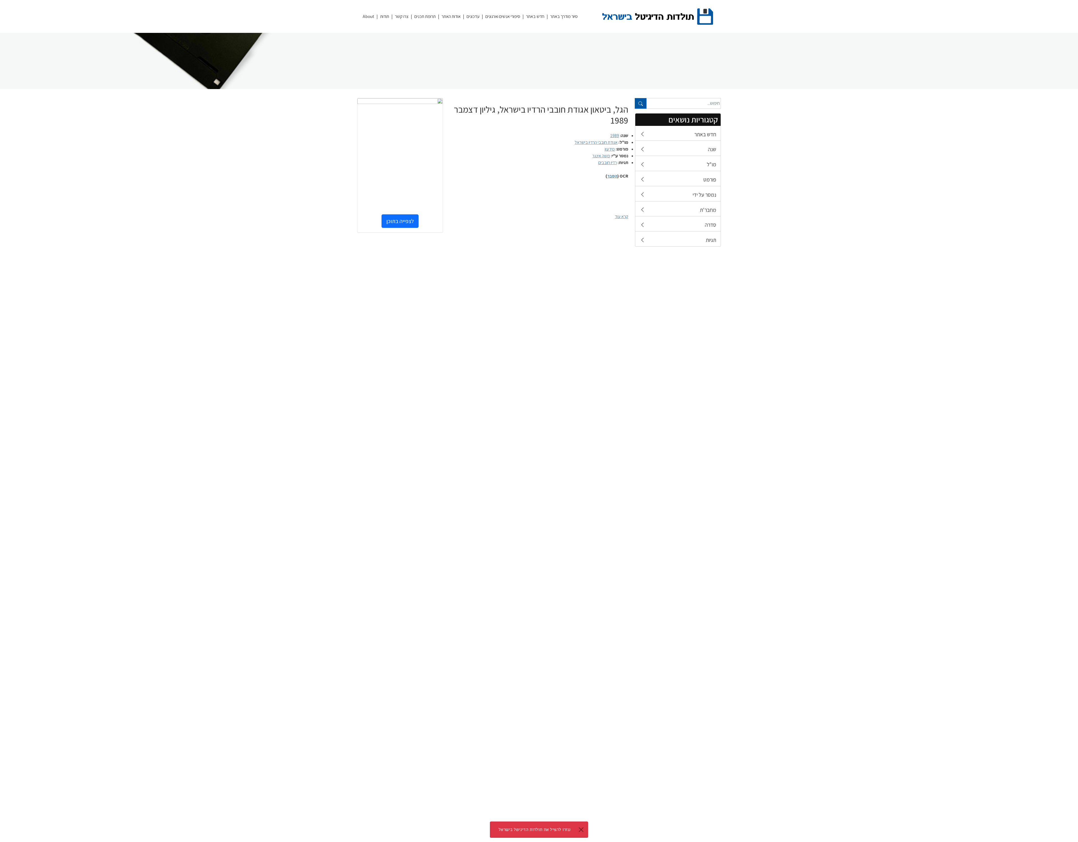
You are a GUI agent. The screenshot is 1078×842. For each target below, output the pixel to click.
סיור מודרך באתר (564, 16)
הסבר (612, 176)
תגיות (711, 240)
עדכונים (473, 16)
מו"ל (711, 164)
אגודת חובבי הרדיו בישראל (596, 142)
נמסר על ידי (704, 194)
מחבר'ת (708, 210)
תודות (384, 16)
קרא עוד (621, 216)
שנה (712, 149)
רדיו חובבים (607, 162)
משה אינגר (601, 156)
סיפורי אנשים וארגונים (502, 16)
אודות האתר (451, 16)
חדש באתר (535, 16)
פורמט (709, 179)
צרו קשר (401, 16)
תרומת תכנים (425, 16)
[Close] (581, 830)
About (368, 16)
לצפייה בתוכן (400, 221)
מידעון (610, 149)
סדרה (710, 224)
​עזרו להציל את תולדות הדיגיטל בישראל (534, 830)
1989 (614, 136)
